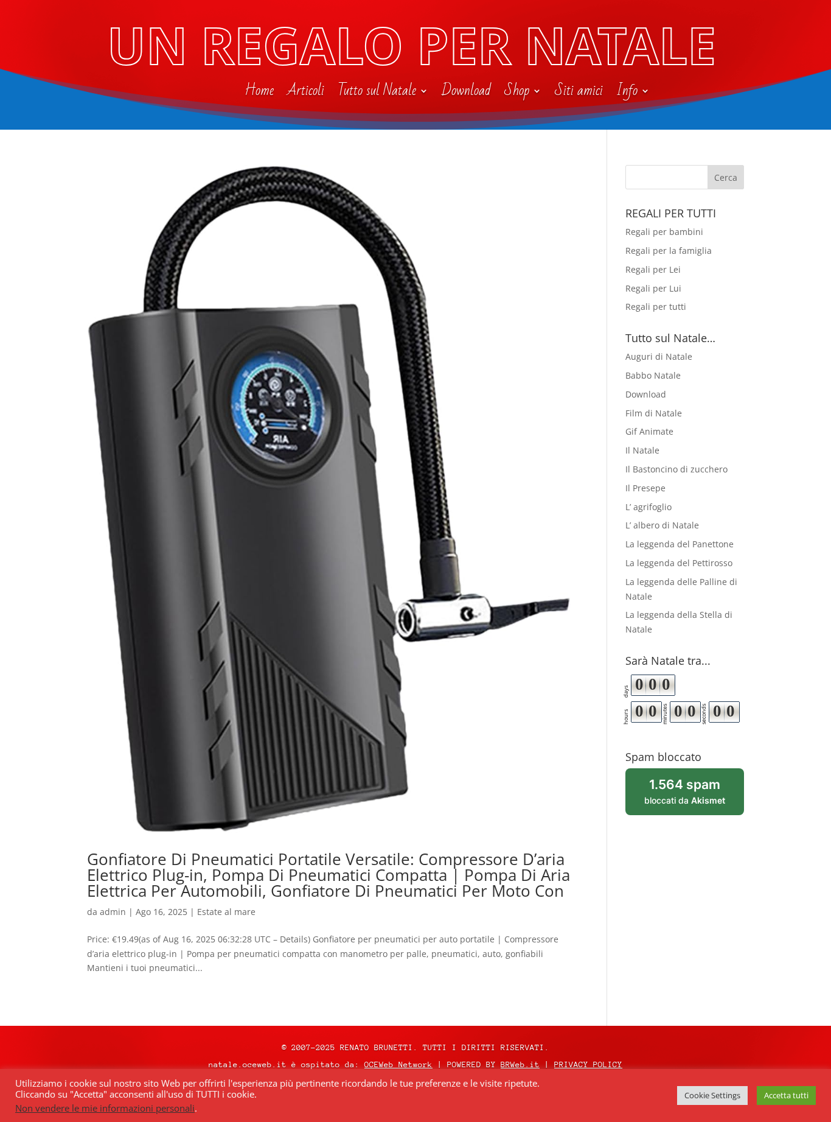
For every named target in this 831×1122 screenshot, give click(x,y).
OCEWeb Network (398, 1064)
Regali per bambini (664, 231)
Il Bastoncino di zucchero (676, 469)
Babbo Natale (653, 375)
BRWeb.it (520, 1064)
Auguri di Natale (658, 356)
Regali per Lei (653, 269)
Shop (516, 93)
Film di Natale (653, 413)
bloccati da (694, 796)
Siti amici (579, 93)
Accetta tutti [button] (786, 1095)
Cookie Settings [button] (712, 1095)
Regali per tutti (655, 306)
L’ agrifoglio (648, 507)
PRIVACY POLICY (588, 1064)
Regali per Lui (653, 288)
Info (627, 93)
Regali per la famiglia (668, 250)
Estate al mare (226, 911)
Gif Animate (649, 431)
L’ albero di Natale (662, 525)
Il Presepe (645, 488)
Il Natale (642, 450)
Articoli (305, 93)
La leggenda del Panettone (679, 544)
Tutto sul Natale (377, 93)
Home (259, 93)
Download (466, 93)
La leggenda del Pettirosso (678, 563)
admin (113, 911)
